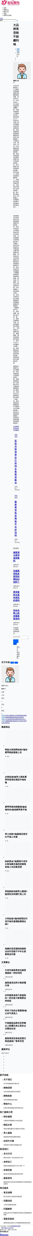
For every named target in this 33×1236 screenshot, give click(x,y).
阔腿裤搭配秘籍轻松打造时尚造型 (14, 721)
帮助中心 (7, 15)
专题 (5, 13)
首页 (5, 8)
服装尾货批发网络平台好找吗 (16, 518)
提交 (15, 643)
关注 (12, 662)
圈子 (6, 11)
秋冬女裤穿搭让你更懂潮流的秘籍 (14, 715)
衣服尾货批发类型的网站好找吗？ (16, 576)
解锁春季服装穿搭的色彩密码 (12, 717)
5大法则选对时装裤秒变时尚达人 (13, 719)
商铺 (6, 9)
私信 (16, 662)
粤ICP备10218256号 (7, 1228)
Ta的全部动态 (5, 723)
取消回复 (16, 641)
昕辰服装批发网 (15, 1226)
